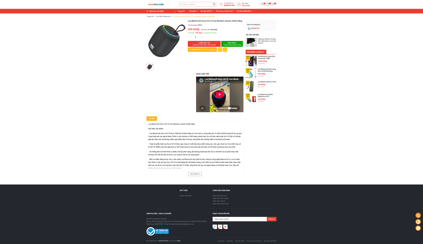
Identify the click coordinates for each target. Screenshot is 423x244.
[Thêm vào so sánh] (225, 49)
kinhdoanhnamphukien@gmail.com (181, 224)
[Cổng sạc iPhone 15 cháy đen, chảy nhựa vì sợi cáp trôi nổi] (251, 42)
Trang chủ (181, 11)
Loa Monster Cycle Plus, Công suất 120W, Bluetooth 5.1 (267, 58)
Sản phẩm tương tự (255, 52)
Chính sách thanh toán (221, 204)
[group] (166, 41)
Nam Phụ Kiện (163, 241)
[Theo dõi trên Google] (220, 227)
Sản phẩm (192, 11)
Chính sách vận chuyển (221, 198)
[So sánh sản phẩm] (273, 4)
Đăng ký (272, 219)
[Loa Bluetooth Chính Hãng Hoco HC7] (251, 98)
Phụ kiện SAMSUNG (243, 11)
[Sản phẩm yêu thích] (262, 4)
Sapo (179, 241)
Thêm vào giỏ (204, 44)
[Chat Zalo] (249, 28)
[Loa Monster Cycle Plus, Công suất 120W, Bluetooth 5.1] (251, 60)
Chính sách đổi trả (219, 201)
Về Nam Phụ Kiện (186, 196)
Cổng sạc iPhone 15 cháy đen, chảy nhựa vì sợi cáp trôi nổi (267, 41)
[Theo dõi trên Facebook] (215, 227)
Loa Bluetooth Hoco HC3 (267, 82)
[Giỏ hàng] (267, 4)
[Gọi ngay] (418, 215)
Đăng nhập (246, 5)
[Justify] (214, 4)
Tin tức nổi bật (252, 35)
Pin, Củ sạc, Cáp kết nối (224, 11)
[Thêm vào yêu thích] (220, 49)
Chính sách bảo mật (220, 196)
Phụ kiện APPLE (206, 11)
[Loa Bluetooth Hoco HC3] (251, 86)
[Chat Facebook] (418, 228)
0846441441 (229, 5)
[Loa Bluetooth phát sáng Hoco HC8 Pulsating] (251, 73)
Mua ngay (232, 44)
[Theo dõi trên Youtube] (225, 227)
